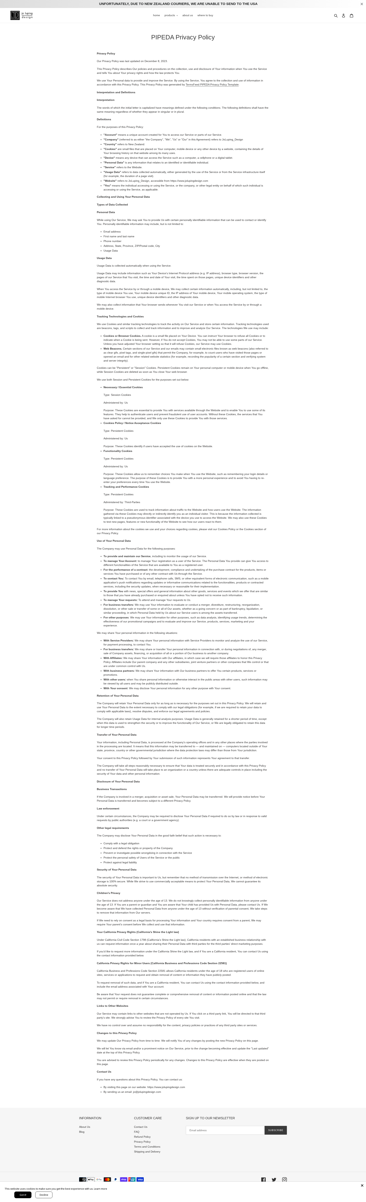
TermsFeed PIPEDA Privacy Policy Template (212, 84)
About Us (84, 1126)
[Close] (362, 1185)
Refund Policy (142, 1136)
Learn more (100, 1188)
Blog (81, 1131)
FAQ (136, 1131)
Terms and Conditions (147, 1146)
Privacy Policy (142, 1141)
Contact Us (140, 1126)
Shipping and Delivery (147, 1151)
